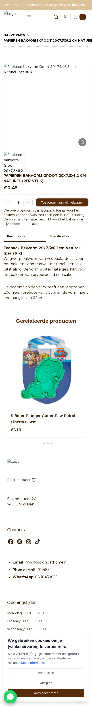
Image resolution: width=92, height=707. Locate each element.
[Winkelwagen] (75, 17)
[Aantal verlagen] (8, 202)
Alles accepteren (46, 693)
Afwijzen (46, 683)
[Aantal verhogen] (27, 202)
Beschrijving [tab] (16, 236)
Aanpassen (46, 673)
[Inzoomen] (82, 142)
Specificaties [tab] (59, 236)
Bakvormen (14, 35)
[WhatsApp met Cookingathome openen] (10, 696)
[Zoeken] (53, 16)
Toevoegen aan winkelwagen (62, 202)
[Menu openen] (29, 16)
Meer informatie (32, 663)
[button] (46, 106)
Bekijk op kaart (18, 480)
